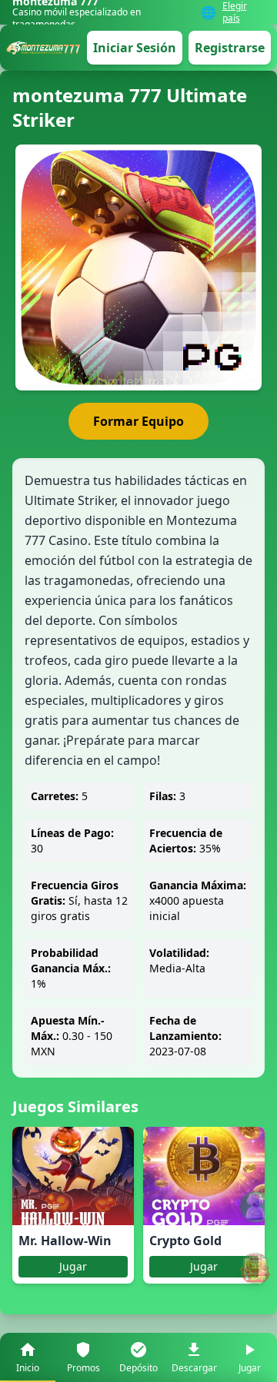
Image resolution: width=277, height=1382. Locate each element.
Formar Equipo (138, 421)
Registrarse (230, 47)
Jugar (73, 1266)
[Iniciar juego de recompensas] (255, 1268)
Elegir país (234, 12)
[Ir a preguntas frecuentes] (255, 1206)
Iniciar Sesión (134, 47)
